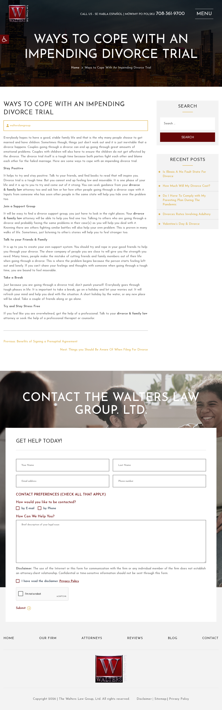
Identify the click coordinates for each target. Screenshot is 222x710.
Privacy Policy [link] (69, 581)
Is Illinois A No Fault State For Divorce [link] (184, 174)
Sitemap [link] (160, 699)
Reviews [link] (135, 638)
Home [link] (75, 67)
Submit (21, 608)
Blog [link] (172, 638)
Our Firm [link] (48, 638)
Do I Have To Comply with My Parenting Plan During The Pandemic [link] (184, 200)
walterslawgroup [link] (20, 125)
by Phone (49, 508)
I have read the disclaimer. (50, 581)
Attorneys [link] (92, 638)
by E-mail (28, 508)
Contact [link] (210, 638)
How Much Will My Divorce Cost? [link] (186, 186)
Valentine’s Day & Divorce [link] (181, 224)
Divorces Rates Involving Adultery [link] (187, 214)
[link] (4, 39)
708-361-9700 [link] (170, 13)
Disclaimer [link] (144, 699)
